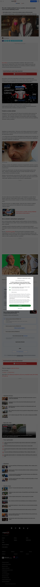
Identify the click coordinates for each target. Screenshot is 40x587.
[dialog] (20, 293)
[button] (20, 292)
